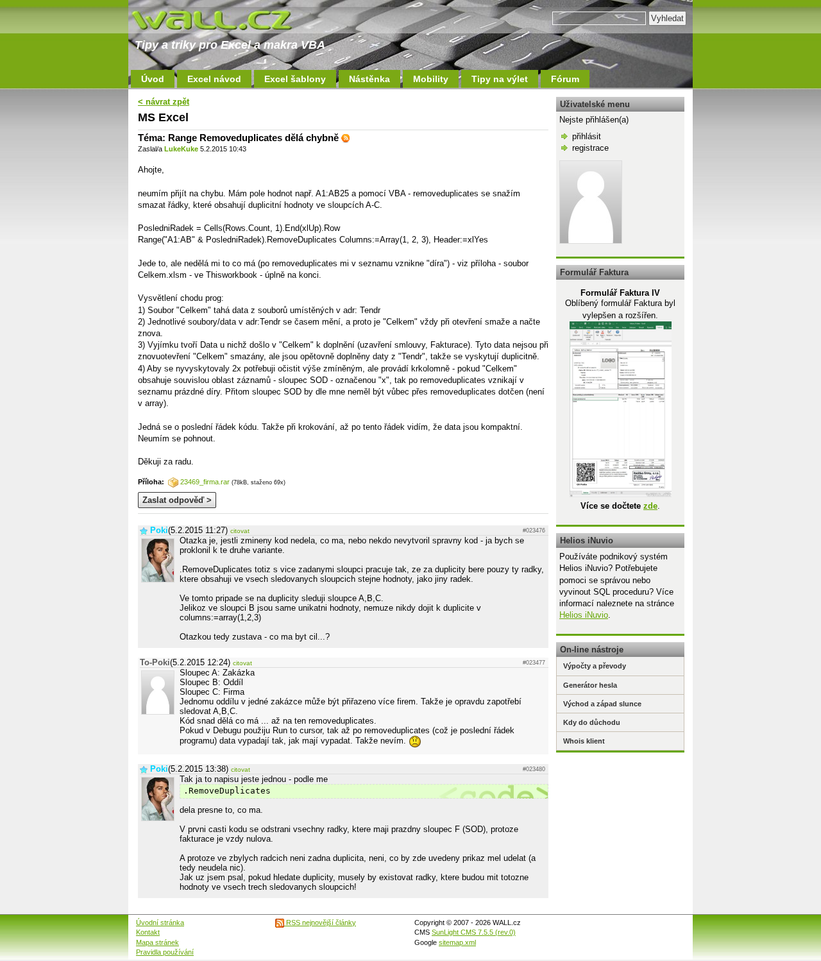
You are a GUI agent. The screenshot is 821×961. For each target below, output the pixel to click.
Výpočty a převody (594, 666)
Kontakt (148, 932)
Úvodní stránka (160, 922)
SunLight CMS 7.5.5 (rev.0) (474, 932)
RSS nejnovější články (320, 922)
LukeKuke (181, 149)
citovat (240, 530)
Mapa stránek (157, 942)
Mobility (430, 79)
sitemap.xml (457, 942)
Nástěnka (369, 79)
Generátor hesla (590, 685)
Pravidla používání (165, 952)
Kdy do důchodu (591, 722)
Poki (159, 530)
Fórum (565, 79)
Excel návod (214, 79)
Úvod (152, 79)
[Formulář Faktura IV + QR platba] (621, 494)
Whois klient (584, 741)
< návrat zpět (163, 101)
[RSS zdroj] (345, 137)
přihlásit (586, 136)
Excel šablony (295, 79)
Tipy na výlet (499, 79)
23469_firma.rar (205, 482)
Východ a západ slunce (602, 704)
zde (650, 506)
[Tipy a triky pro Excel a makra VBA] (224, 19)
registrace (590, 148)
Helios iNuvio (583, 615)
